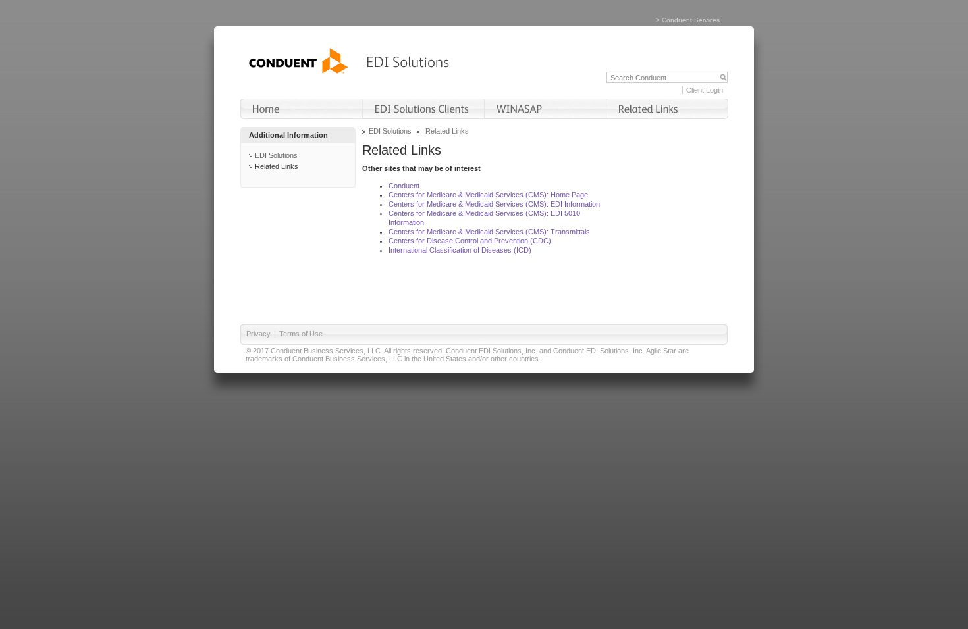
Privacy (258, 334)
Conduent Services (691, 20)
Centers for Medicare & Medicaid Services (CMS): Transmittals (489, 232)
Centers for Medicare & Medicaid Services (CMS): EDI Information (494, 204)
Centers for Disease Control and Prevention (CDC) (470, 241)
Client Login (704, 90)
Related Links (276, 166)
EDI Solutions (276, 155)
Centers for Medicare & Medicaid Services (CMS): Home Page (488, 195)
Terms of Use (301, 334)
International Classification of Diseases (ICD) (460, 250)
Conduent (404, 185)
